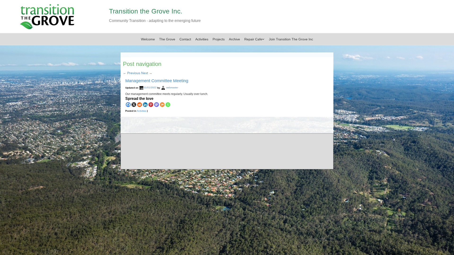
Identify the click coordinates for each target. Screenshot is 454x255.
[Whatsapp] (168, 104)
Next (146, 73)
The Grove (167, 39)
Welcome (148, 39)
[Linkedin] (145, 104)
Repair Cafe (253, 39)
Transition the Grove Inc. (145, 11)
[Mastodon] (156, 104)
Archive (234, 39)
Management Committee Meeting (156, 80)
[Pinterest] (150, 104)
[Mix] (162, 104)
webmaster (172, 87)
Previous (131, 73)
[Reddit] (139, 104)
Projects (219, 39)
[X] (133, 104)
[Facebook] (128, 104)
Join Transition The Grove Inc (291, 39)
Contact (185, 39)
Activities (201, 39)
